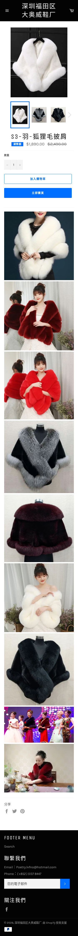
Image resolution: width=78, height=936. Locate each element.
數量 (6, 155)
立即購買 (38, 192)
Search (9, 846)
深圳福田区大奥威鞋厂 (39, 10)
